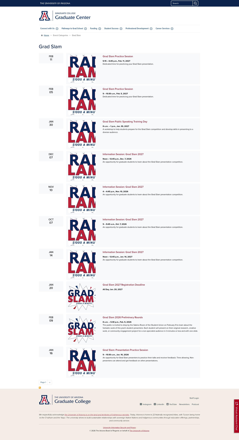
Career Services (163, 28)
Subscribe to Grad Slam (40, 388)
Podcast (195, 404)
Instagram (147, 404)
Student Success (111, 28)
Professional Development (137, 28)
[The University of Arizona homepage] (55, 3)
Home (46, 35)
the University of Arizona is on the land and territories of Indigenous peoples (97, 414)
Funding (93, 28)
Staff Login (194, 398)
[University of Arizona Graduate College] (65, 400)
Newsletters (184, 404)
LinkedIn (160, 404)
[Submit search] (195, 3)
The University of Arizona (139, 431)
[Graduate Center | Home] (65, 15)
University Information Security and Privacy (119, 428)
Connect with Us (47, 28)
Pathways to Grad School (72, 28)
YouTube (173, 404)
